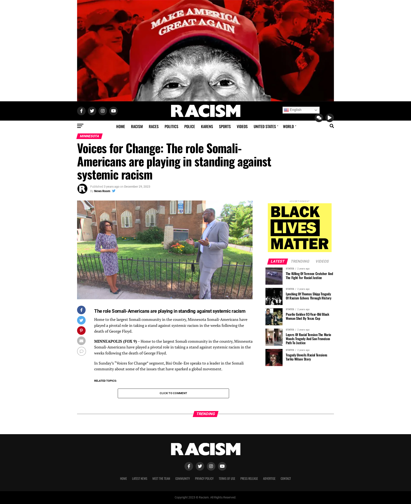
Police (189, 126)
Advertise (269, 478)
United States (265, 126)
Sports (225, 126)
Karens (207, 126)
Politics (171, 126)
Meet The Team (161, 478)
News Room (102, 191)
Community (182, 478)
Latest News (139, 478)
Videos (242, 126)
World (288, 126)
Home (120, 126)
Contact (286, 478)
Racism (137, 126)
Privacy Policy (204, 478)
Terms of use (227, 478)
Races (154, 126)
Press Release (249, 478)
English (295, 110)
